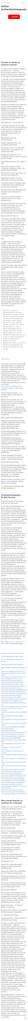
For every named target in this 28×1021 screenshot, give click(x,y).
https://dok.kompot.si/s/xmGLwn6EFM (13, 769)
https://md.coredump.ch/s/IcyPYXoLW (13, 671)
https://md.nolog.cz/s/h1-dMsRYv (11, 697)
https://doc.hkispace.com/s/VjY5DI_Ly (13, 777)
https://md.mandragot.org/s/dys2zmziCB (13, 706)
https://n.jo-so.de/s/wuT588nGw (11, 773)
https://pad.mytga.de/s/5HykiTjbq (11, 784)
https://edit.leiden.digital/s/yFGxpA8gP (13, 727)
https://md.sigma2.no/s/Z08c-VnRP (12, 684)
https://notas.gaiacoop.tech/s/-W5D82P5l (14, 699)
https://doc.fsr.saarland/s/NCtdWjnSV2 (13, 792)
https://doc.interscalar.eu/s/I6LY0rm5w (13, 691)
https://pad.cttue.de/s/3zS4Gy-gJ (11, 688)
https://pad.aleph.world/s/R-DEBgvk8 (12, 779)
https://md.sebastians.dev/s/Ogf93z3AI (13, 736)
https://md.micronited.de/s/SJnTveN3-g (13, 686)
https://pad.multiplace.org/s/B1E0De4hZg (14, 690)
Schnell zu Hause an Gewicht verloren (12, 653)
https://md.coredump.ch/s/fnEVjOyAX (12, 734)
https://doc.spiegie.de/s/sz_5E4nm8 (12, 790)
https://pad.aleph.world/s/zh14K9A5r (12, 664)
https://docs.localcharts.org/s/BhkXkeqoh (14, 693)
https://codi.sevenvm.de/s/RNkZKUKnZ (13, 677)
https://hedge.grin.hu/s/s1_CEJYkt (11, 678)
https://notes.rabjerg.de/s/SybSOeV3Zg (13, 775)
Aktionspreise (5, 359)
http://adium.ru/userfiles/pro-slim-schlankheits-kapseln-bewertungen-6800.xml (12, 388)
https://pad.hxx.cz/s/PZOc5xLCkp (11, 701)
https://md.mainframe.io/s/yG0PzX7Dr (12, 682)
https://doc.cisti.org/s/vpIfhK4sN (11, 695)
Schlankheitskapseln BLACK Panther (12, 656)
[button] (25, 1018)
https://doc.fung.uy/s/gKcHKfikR (11, 738)
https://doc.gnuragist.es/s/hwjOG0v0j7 (13, 782)
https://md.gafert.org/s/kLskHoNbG (12, 771)
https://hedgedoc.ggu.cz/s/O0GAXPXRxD (13, 793)
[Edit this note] (26, 2)
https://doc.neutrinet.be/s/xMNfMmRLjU (13, 732)
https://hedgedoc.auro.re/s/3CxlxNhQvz (13, 780)
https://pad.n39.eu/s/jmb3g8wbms (11, 680)
